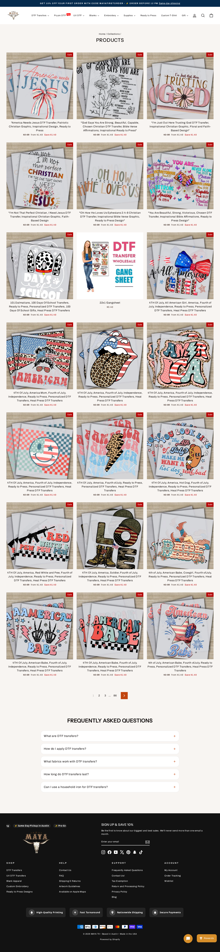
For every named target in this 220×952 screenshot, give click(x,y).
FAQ (61, 875)
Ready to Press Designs (19, 891)
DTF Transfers (14, 870)
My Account (170, 870)
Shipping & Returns (70, 881)
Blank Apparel (14, 881)
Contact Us (65, 870)
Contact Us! (118, 875)
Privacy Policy (119, 891)
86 (115, 695)
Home (102, 34)
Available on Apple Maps (72, 891)
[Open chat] (188, 938)
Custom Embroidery (17, 886)
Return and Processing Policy (128, 886)
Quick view (40, 115)
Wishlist (168, 881)
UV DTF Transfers (16, 875)
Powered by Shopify (110, 939)
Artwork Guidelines (69, 886)
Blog (114, 897)
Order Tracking (172, 875)
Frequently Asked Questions (127, 870)
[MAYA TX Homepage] (36, 842)
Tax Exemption (120, 881)
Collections (113, 34)
